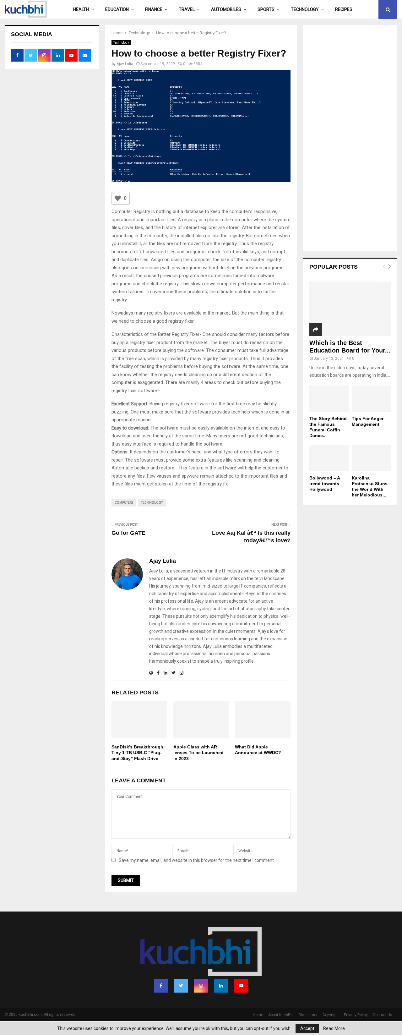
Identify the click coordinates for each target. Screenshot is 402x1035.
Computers (124, 502)
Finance (153, 9)
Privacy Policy (356, 1015)
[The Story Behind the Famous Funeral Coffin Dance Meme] (329, 399)
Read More (334, 1028)
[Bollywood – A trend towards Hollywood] (329, 458)
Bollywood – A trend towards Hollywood (324, 483)
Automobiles (226, 9)
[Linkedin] (221, 986)
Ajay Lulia (125, 64)
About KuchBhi (281, 1015)
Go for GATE (128, 533)
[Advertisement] (350, 139)
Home (258, 1015)
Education (117, 9)
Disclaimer (308, 1015)
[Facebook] (161, 986)
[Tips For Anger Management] (371, 399)
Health (81, 9)
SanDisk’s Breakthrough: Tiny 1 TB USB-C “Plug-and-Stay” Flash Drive (138, 752)
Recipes (343, 9)
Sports (266, 9)
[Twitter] (181, 986)
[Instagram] (201, 986)
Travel (187, 9)
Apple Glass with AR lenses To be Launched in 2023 (198, 752)
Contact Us (382, 1015)
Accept (307, 1028)
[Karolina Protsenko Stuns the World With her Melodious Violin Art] (371, 458)
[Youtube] (241, 986)
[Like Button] (117, 198)
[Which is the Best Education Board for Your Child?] (350, 309)
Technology (305, 9)
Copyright (331, 1015)
